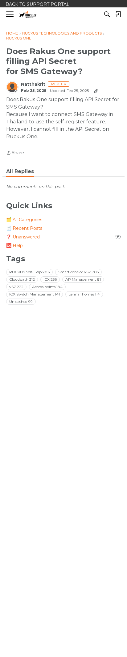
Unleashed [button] (21, 301)
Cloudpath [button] (22, 279)
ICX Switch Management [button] (34, 294)
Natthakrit (33, 84)
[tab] (20, 171)
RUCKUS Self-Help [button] (29, 272)
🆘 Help (14, 245)
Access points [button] (47, 286)
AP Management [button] (83, 279)
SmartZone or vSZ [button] (78, 272)
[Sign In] (118, 14)
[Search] (107, 14)
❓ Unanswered (63, 237)
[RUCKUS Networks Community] (27, 14)
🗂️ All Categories (24, 219)
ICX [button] (50, 279)
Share (15, 153)
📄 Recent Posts (24, 228)
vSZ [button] (16, 286)
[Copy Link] (96, 90)
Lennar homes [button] (84, 294)
